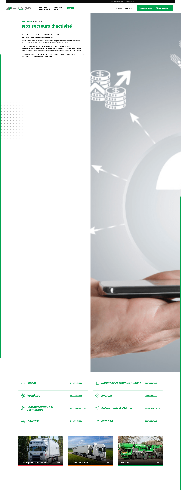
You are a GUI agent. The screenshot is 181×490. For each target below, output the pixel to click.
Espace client (130, 1)
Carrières (128, 8)
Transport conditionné (44, 8)
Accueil (24, 21)
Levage (29, 21)
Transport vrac (58, 8)
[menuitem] (116, 1)
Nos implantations (117, 1)
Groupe (119, 8)
